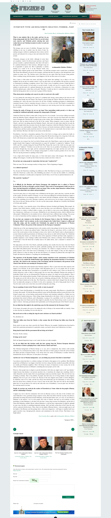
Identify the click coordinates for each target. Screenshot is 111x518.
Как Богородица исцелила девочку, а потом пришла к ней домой (88, 376)
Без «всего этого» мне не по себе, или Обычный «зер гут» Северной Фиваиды (88, 219)
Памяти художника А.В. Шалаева (88, 284)
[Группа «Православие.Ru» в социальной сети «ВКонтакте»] (11, 1)
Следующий (72, 429)
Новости (84, 16)
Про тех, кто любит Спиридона (88, 354)
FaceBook (20, 503)
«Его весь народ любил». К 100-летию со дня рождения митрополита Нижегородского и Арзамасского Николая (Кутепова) (88, 400)
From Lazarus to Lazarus (88, 43)
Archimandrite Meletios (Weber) (65, 33)
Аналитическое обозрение (70, 16)
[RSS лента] (28, 1)
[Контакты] (30, 1)
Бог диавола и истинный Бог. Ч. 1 (88, 305)
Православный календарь (55, 12)
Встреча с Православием (36, 16)
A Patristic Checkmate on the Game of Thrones (88, 131)
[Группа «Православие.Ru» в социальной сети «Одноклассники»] (14, 1)
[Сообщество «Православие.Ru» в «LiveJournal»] (21, 1)
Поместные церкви (68, 12)
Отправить (68, 497)
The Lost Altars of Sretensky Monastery (88, 109)
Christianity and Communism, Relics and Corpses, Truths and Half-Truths (88, 64)
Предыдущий (14, 429)
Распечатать (73, 23)
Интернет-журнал (53, 16)
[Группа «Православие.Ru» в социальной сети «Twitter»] (18, 1)
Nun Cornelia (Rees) (50, 33)
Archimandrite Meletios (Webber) (86, 148)
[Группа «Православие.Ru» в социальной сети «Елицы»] (25, 1)
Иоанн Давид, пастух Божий (88, 333)
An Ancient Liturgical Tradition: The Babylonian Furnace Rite (88, 87)
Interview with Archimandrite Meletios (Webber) (88, 187)
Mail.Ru (29, 503)
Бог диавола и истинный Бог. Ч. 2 (88, 242)
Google (32, 503)
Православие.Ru (17, 470)
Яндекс (26, 503)
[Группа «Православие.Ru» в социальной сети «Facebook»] (16, 1)
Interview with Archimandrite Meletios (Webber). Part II (88, 163)
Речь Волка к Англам (88, 263)
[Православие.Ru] (27, 8)
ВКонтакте (23, 503)
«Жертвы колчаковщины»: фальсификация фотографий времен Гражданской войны (88, 425)
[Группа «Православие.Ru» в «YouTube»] (23, 1)
